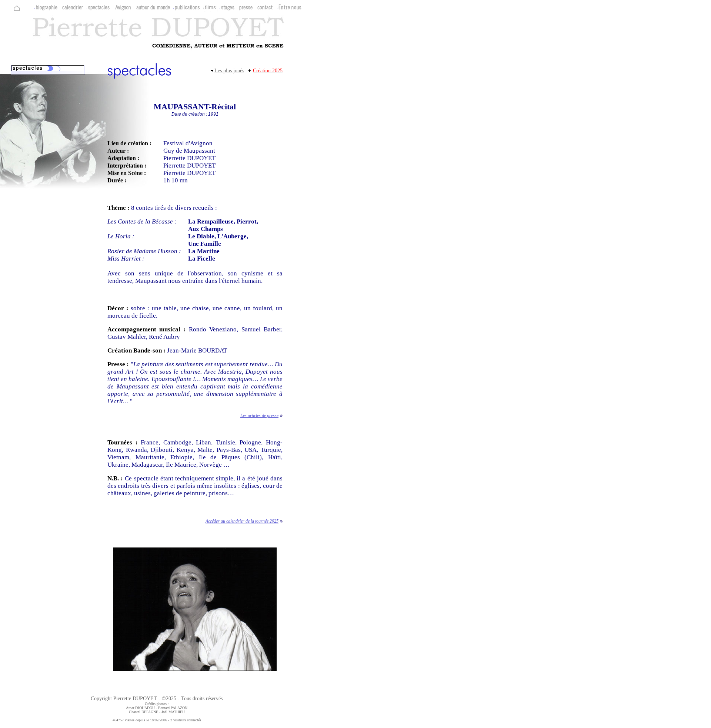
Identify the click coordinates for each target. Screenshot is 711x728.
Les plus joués (229, 70)
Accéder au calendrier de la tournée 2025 (242, 521)
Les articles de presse (259, 415)
